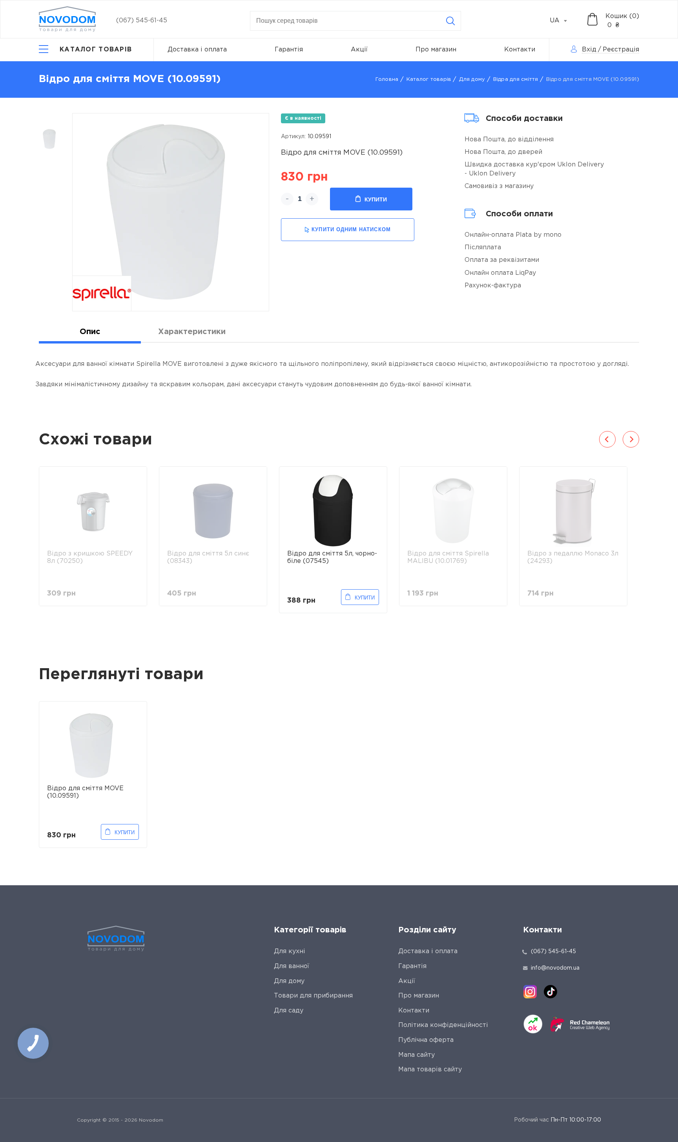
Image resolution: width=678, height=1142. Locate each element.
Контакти (519, 50)
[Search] (450, 20)
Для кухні (289, 951)
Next (631, 439)
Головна (387, 79)
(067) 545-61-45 (141, 21)
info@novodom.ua (555, 968)
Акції (359, 50)
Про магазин (436, 50)
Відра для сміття (515, 79)
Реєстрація (621, 50)
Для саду (288, 1011)
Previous (607, 439)
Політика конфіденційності (443, 1025)
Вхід (589, 50)
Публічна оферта (426, 1040)
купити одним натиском (351, 229)
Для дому (472, 79)
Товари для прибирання (313, 996)
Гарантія (289, 50)
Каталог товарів (429, 79)
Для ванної (291, 966)
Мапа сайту (416, 1055)
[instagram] (530, 992)
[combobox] (563, 21)
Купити (376, 199)
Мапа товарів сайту (430, 1070)
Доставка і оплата (197, 50)
